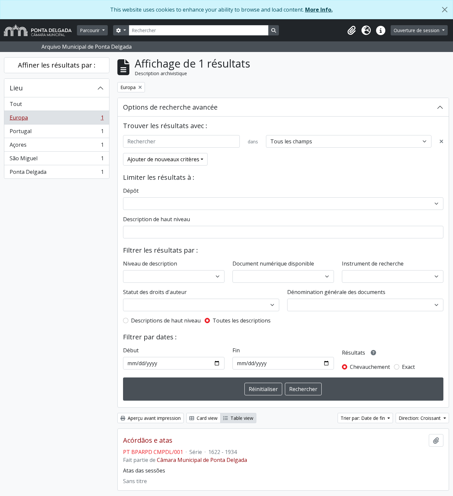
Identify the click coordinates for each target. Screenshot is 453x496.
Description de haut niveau (156, 219)
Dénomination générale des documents (336, 292)
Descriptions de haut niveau (166, 320)
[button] (351, 30)
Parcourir (90, 30)
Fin (236, 350)
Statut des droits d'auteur (155, 292)
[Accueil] (40, 30)
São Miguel (56, 160)
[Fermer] (445, 9)
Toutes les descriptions (242, 320)
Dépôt (131, 190)
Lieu (16, 87)
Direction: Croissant (420, 418)
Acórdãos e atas (147, 440)
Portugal (56, 132)
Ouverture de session (417, 30)
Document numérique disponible (273, 263)
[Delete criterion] (441, 141)
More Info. (319, 9)
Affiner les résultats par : (57, 65)
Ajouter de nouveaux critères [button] (163, 159)
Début (131, 350)
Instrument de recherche (373, 263)
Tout (16, 104)
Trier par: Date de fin (363, 418)
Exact (408, 367)
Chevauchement (370, 367)
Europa (56, 119)
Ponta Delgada (56, 173)
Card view (206, 418)
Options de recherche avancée (170, 107)
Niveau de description (150, 263)
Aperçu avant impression (153, 418)
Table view (241, 418)
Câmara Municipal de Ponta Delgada (202, 460)
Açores (56, 146)
